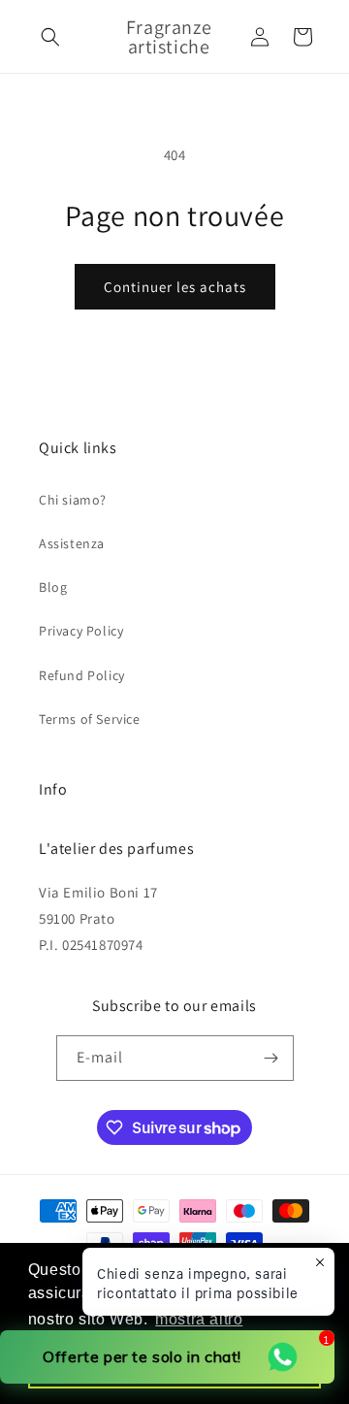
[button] (50, 37)
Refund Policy (82, 675)
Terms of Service (90, 719)
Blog (53, 587)
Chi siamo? (73, 499)
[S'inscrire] (271, 1058)
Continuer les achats (175, 287)
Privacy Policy (81, 630)
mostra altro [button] (198, 1319)
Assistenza (72, 543)
